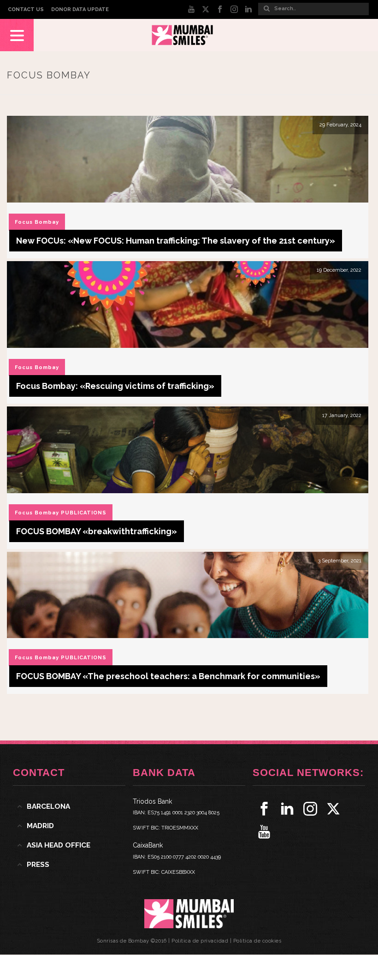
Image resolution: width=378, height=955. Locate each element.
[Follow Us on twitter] (333, 809)
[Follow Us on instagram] (310, 809)
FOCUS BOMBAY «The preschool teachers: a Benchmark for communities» (168, 676)
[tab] (69, 806)
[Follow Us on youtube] (264, 832)
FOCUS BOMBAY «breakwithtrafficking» (96, 531)
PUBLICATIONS (83, 513)
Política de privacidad (199, 941)
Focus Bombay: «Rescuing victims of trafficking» (115, 386)
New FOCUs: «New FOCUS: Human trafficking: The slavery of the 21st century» (175, 240)
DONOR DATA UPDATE (80, 9)
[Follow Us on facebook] (264, 809)
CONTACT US (26, 9)
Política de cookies (257, 941)
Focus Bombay (37, 222)
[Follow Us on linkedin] (287, 809)
